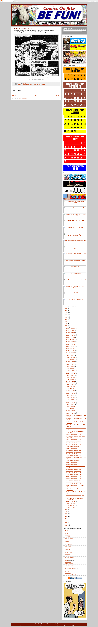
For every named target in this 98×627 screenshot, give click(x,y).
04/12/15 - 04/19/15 (70, 395)
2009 (66, 518)
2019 (66, 319)
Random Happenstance (69, 563)
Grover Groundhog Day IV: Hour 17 (73, 448)
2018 (66, 321)
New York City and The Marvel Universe (72, 558)
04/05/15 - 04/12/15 (70, 397)
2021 (66, 316)
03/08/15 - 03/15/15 (70, 404)
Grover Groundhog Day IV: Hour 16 (73, 450)
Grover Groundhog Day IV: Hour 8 (73, 471)
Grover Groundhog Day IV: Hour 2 (73, 482)
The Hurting (67, 547)
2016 (66, 325)
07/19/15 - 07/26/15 (70, 370)
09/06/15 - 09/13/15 (70, 357)
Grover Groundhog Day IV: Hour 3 (73, 480)
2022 (66, 314)
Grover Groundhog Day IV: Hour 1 (73, 483)
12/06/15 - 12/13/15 (70, 334)
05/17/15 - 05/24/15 (70, 386)
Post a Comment (17, 90)
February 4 (20, 84)
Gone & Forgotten (68, 546)
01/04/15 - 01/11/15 (70, 507)
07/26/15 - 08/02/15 (70, 368)
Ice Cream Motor (68, 549)
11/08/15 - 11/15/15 (70, 341)
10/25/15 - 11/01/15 (70, 344)
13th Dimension (67, 530)
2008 (66, 520)
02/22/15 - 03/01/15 (70, 408)
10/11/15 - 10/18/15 (70, 348)
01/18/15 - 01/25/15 (70, 503)
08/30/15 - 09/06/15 (70, 359)
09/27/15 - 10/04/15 (70, 352)
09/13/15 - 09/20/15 (70, 355)
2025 (66, 308)
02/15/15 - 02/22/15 (70, 410)
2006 (66, 524)
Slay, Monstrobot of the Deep (70, 568)
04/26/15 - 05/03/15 (70, 392)
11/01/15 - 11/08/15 (70, 343)
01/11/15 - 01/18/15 (70, 505)
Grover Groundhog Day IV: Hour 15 (73, 452)
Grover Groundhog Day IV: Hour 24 (73, 434)
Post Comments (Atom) (23, 98)
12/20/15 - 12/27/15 (70, 330)
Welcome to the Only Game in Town (71, 574)
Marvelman (25, 84)
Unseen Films (67, 571)
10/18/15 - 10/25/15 (70, 346)
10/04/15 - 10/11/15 (70, 350)
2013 (66, 511)
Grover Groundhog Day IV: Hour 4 (73, 478)
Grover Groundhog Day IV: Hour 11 (73, 462)
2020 (66, 317)
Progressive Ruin (68, 562)
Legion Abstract (67, 554)
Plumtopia (66, 560)
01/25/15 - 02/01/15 (70, 501)
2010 (66, 516)
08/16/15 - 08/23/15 (70, 363)
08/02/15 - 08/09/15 (70, 366)
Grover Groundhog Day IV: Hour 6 (73, 474)
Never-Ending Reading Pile (69, 557)
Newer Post (14, 95)
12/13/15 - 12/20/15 (70, 332)
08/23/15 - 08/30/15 (70, 361)
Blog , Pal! (67, 536)
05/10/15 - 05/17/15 (70, 388)
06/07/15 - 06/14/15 (70, 381)
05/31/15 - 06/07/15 (70, 383)
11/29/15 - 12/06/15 (70, 335)
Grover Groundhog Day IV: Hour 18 (73, 446)
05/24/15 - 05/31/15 (70, 384)
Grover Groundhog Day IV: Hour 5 (73, 476)
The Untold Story (68, 573)
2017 (66, 323)
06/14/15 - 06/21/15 (70, 379)
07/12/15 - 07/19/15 (70, 372)
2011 (66, 515)
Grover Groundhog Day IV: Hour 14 (73, 453)
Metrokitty (66, 555)
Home (36, 95)
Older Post (57, 95)
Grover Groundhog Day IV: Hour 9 (73, 469)
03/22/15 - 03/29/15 (70, 401)
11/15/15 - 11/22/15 (70, 339)
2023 (66, 312)
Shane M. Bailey (68, 565)
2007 (66, 522)
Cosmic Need (67, 539)
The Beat (66, 533)
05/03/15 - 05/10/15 (70, 390)
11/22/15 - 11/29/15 (70, 337)
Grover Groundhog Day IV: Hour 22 (73, 439)
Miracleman (31, 84)
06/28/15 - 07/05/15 (70, 375)
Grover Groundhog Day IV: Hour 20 (73, 443)
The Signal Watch (68, 566)
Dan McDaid (67, 541)
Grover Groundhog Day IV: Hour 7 (73, 472)
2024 (66, 310)
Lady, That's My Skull (68, 552)
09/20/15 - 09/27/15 (70, 354)
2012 (66, 513)
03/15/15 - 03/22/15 (70, 402)
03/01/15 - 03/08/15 (70, 406)
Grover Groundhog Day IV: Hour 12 (73, 460)
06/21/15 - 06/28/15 (70, 377)
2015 (66, 327)
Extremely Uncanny (68, 544)
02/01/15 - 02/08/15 (70, 413)
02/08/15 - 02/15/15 (70, 412)
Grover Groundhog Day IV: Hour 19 (73, 444)
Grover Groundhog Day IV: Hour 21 (73, 441)
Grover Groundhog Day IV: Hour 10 (73, 464)
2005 (66, 525)
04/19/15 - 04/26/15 (70, 393)
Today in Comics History (39, 84)
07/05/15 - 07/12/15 (70, 373)
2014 (66, 509)
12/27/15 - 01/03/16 (70, 328)
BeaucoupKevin (67, 535)
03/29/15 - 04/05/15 (70, 399)
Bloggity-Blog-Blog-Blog (69, 538)
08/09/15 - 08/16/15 (70, 364)
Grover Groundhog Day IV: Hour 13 (73, 455)
